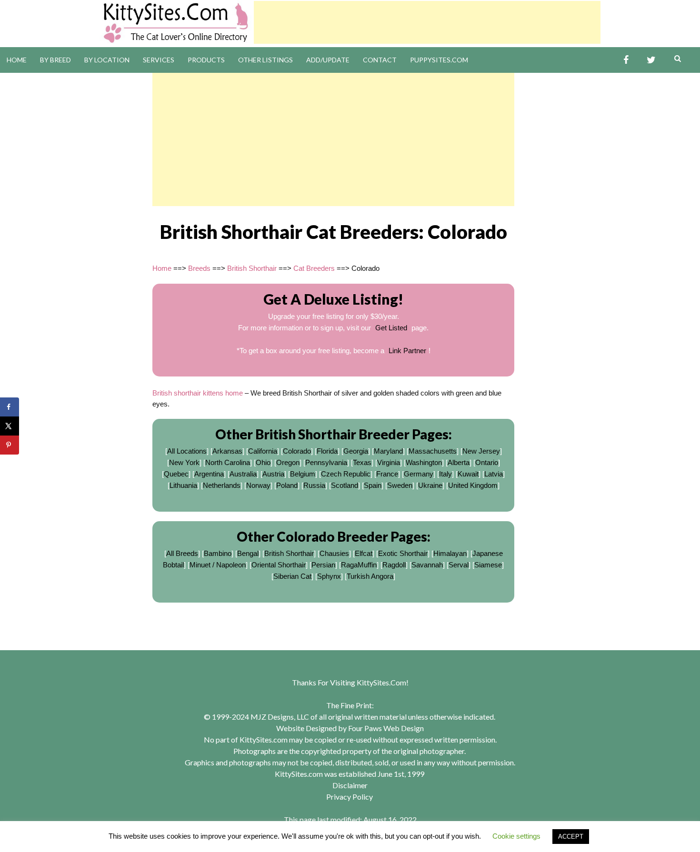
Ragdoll (394, 565)
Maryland (388, 451)
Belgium (302, 474)
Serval (459, 565)
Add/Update (328, 60)
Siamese (488, 565)
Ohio (263, 462)
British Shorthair (252, 268)
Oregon (288, 462)
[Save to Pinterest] (9, 445)
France (387, 474)
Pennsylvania (326, 462)
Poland (287, 485)
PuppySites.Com (439, 60)
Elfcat (363, 553)
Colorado (297, 451)
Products (206, 60)
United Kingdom (473, 485)
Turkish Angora (370, 576)
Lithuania (183, 485)
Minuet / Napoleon (218, 565)
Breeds (199, 268)
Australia (243, 474)
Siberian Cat (292, 576)
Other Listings (265, 60)
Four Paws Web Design (386, 728)
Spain (372, 485)
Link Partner (407, 351)
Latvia (493, 474)
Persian (323, 565)
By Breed (55, 60)
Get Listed (391, 328)
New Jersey (481, 451)
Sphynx (329, 576)
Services (158, 60)
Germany (418, 474)
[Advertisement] (427, 22)
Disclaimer (350, 785)
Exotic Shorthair (403, 553)
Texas (362, 462)
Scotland (344, 485)
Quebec (176, 474)
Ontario (486, 462)
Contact (380, 60)
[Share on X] (9, 426)
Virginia (388, 462)
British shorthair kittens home (197, 393)
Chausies (334, 553)
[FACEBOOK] (626, 60)
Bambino (217, 553)
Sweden (399, 485)
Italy (445, 474)
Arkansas (227, 451)
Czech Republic (345, 474)
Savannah (427, 565)
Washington (424, 462)
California (262, 451)
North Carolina (227, 462)
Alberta (459, 462)
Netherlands (221, 485)
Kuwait (468, 474)
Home (17, 60)
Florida (327, 451)
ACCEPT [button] (570, 836)
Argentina (209, 474)
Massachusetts (433, 451)
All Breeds (182, 553)
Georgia (355, 451)
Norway (258, 485)
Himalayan (450, 553)
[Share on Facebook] (9, 406)
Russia (314, 485)
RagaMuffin (359, 565)
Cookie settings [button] (516, 836)
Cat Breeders (314, 268)
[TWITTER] (651, 60)
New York (184, 462)
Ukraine (430, 485)
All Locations (187, 451)
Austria (273, 474)
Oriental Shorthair (278, 565)
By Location (107, 60)
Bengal (248, 553)
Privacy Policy (349, 796)
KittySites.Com (381, 682)
